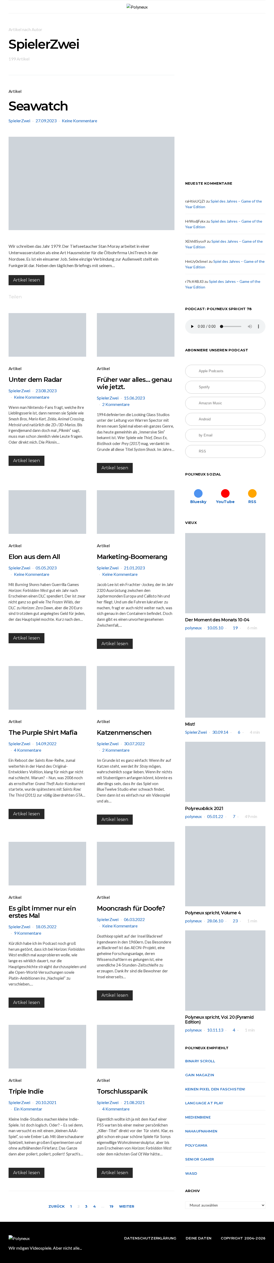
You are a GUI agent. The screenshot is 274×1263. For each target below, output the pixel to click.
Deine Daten (198, 1238)
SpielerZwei (19, 120)
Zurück (56, 1206)
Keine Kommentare (79, 120)
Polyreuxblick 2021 (204, 808)
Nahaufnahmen (201, 1131)
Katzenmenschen (124, 732)
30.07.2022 (134, 743)
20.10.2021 (46, 1102)
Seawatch (38, 106)
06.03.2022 (134, 919)
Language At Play (204, 1103)
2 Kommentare (116, 404)
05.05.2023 (46, 567)
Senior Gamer (199, 1159)
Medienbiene (198, 1117)
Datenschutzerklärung (150, 1238)
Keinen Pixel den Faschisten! (215, 1089)
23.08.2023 (46, 390)
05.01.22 (215, 816)
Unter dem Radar (35, 379)
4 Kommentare (27, 749)
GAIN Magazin (199, 1075)
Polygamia (196, 1145)
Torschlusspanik (122, 1091)
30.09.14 (220, 732)
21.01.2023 (134, 567)
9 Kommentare (27, 932)
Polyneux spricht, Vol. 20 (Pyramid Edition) (219, 1020)
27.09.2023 (46, 120)
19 (111, 1206)
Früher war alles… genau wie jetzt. (134, 383)
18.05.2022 (46, 926)
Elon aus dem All (34, 557)
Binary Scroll (200, 1061)
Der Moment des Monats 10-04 (217, 619)
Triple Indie (26, 1091)
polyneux (193, 627)
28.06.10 (215, 920)
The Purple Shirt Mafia (43, 732)
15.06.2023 (134, 397)
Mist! (190, 724)
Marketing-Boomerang (132, 557)
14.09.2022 (46, 743)
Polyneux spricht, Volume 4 (213, 912)
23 (235, 920)
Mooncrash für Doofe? (131, 908)
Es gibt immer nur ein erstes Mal (42, 911)
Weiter (127, 1206)
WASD (191, 1173)
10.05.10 (215, 627)
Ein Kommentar (28, 1108)
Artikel (15, 91)
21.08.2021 (134, 1102)
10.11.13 (215, 1029)
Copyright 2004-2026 (243, 1238)
